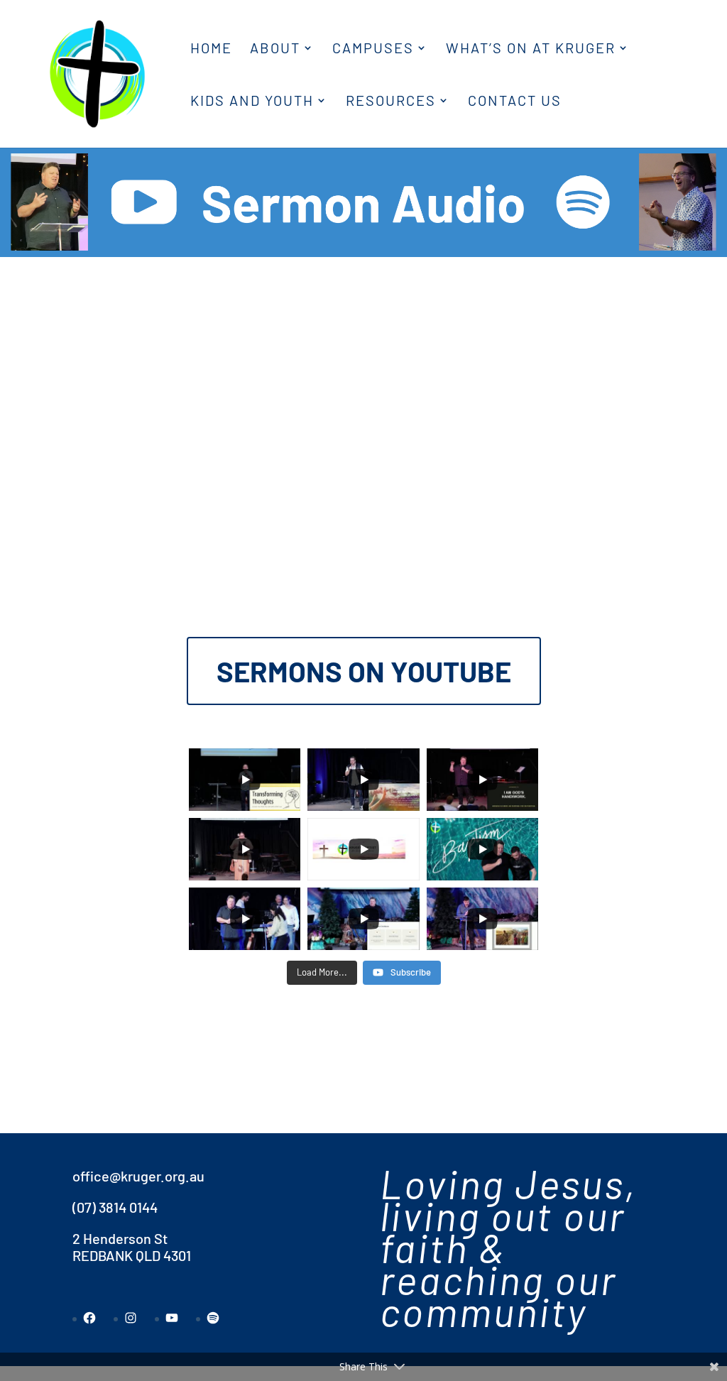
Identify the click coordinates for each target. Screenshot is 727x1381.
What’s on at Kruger (531, 49)
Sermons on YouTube (364, 671)
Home (211, 49)
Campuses (373, 49)
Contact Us (515, 102)
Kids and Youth (252, 102)
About (275, 49)
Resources (391, 102)
